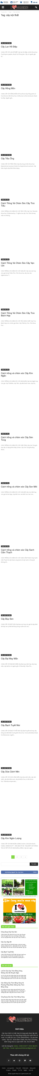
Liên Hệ (31, 1070)
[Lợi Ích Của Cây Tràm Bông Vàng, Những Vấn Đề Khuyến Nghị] (33, 973)
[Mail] (14, 1061)
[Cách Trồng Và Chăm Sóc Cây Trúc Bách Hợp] (19, 295)
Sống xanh (33, 1068)
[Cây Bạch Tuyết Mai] (19, 697)
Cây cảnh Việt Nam (6, 43)
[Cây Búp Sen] (19, 591)
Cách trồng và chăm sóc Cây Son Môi (19, 486)
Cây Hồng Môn (8, 88)
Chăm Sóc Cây (5, 199)
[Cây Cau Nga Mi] (33, 947)
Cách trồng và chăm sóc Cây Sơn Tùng (17, 438)
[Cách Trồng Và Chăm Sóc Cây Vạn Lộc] (19, 240)
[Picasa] (20, 1061)
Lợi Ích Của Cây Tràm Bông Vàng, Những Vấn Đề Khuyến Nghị (12, 972)
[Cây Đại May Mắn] (19, 644)
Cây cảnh (18, 1068)
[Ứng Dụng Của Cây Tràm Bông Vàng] (33, 1002)
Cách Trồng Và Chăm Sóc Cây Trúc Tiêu (18, 204)
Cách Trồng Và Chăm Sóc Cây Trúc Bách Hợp (18, 314)
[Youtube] (30, 1061)
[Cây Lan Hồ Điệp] (19, 31)
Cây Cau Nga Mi (6, 942)
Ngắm (25, 1070)
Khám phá (25, 1068)
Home (4, 1068)
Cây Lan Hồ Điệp (9, 46)
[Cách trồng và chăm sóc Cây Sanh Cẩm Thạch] (19, 524)
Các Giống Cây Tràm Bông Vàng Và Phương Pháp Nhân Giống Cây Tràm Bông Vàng (12, 985)
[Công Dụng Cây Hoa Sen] (33, 934)
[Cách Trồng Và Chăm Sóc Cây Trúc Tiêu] (19, 187)
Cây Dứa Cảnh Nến (10, 771)
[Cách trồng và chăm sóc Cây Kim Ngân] (19, 350)
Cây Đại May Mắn (9, 658)
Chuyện (14, 1070)
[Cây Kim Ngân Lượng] (19, 811)
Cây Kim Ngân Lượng (11, 838)
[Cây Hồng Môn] (19, 73)
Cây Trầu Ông (7, 158)
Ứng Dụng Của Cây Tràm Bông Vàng (12, 997)
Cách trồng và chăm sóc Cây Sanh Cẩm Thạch (17, 551)
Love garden (10, 1068)
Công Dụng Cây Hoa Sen (9, 932)
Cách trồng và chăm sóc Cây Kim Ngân (17, 374)
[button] (36, 7)
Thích (35, 872)
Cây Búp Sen (7, 618)
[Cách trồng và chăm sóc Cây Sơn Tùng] (19, 412)
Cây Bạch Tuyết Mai (10, 725)
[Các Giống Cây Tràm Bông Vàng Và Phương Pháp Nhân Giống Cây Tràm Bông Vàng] (33, 985)
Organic (8, 1070)
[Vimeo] (25, 1061)
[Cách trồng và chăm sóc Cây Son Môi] (19, 469)
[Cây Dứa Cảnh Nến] (19, 754)
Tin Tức (20, 1070)
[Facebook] (9, 1061)
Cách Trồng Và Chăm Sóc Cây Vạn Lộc (17, 264)
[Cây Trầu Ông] (19, 129)
